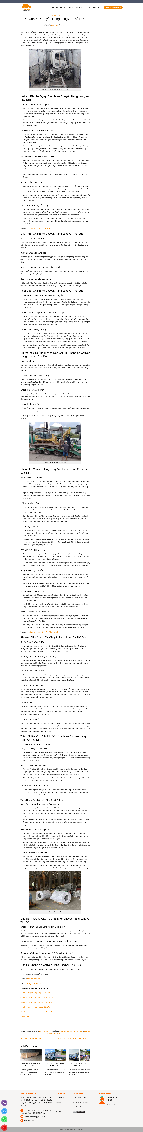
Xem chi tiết (24, 1017)
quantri (63, 25)
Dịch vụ (78, 7)
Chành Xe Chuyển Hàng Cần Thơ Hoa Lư (54, 1064)
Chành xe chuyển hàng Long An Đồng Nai (35, 1007)
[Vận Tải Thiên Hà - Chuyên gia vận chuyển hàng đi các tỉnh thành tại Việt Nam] (30, 7)
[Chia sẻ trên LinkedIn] (63, 1023)
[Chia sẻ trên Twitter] (51, 1023)
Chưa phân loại (55, 15)
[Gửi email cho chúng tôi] (123, 2)
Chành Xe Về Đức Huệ (32, 1038)
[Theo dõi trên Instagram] (105, 1109)
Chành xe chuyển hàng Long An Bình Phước (36, 1002)
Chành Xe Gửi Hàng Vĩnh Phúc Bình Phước (30, 1064)
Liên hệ (58, 1112)
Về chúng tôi (59, 1097)
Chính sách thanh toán (81, 1102)
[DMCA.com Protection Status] (79, 1112)
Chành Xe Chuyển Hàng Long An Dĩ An (72, 1038)
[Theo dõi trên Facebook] (101, 1109)
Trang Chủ (54, 7)
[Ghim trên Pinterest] (59, 1023)
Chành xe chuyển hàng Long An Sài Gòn (35, 993)
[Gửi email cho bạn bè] (55, 1023)
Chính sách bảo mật (80, 1107)
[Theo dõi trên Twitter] (108, 1109)
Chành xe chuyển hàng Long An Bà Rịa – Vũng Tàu (38, 1012)
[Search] (99, 7)
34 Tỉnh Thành (65, 7)
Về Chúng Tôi (89, 7)
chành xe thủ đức (57, 1033)
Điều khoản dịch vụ (80, 1097)
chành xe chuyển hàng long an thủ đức (71, 1031)
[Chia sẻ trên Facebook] (48, 1023)
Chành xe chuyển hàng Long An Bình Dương (36, 997)
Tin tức (58, 1107)
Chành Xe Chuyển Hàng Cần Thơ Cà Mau (78, 1064)
